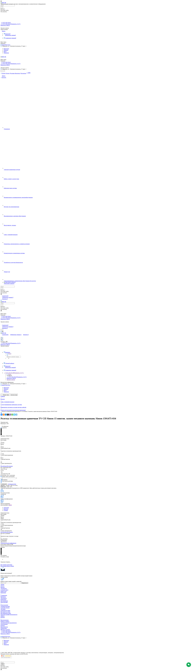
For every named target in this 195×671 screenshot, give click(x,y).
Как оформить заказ (6, 613)
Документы (4, 598)
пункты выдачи (12, 484)
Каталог (3, 617)
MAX (5, 51)
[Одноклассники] (4, 415)
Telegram (6, 50)
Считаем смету (4, 590)
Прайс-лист (4, 591)
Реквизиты (3, 599)
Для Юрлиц (4, 588)
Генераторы (4, 628)
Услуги (2, 585)
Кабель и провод (5, 621)
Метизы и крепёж (5, 629)
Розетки (3, 625)
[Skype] (14, 415)
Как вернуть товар (5, 611)
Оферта (2, 616)
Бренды (3, 587)
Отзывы (6, 510)
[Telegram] (16, 415)
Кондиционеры (5, 620)
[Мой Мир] (6, 415)
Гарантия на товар (5, 610)
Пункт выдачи (4, 605)
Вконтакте (6, 48)
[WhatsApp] (12, 415)
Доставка (3, 609)
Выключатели (4, 627)
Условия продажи (5, 606)
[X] (8, 415)
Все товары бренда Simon (7, 566)
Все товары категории (6, 564)
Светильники (4, 624)
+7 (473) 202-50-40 (6, 22)
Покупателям (4, 602)
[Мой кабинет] (1, 323)
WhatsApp (6, 52)
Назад (9, 353)
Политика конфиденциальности (9, 614)
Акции (2, 584)
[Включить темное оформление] (3, 71)
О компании (4, 595)
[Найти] (2, 7)
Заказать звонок (11, 379)
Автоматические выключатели (9, 622)
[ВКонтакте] (1, 415)
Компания (3, 592)
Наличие (6, 509)
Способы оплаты (5, 607)
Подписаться (25, 583)
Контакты (3, 596)
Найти (2, 664)
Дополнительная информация (8, 543)
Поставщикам (4, 600)
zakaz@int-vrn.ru (6, 44)
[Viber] (10, 415)
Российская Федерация (7, 466)
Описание (6, 507)
